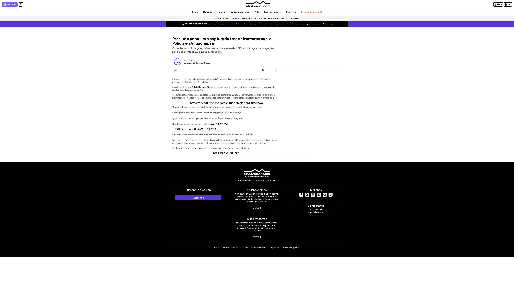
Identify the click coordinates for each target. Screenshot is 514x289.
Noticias (207, 11)
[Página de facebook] (301, 196)
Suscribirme (198, 197)
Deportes (291, 11)
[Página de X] (307, 196)
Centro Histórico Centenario (287, 18)
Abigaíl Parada (192, 60)
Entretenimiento (272, 11)
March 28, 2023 (208, 129)
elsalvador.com (270, 24)
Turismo (221, 11)
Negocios (268, 18)
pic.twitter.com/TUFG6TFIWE (214, 124)
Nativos (257, 18)
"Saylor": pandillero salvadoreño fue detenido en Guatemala (226, 102)
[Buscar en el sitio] (21, 4)
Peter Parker (245, 18)
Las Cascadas (231, 18)
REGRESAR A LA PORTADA (226, 153)
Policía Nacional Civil (201, 87)
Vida (256, 11)
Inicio (195, 11)
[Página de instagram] (313, 196)
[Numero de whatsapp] (319, 196)
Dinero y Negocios (290, 247)
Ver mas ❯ (256, 207)
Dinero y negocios (240, 11)
